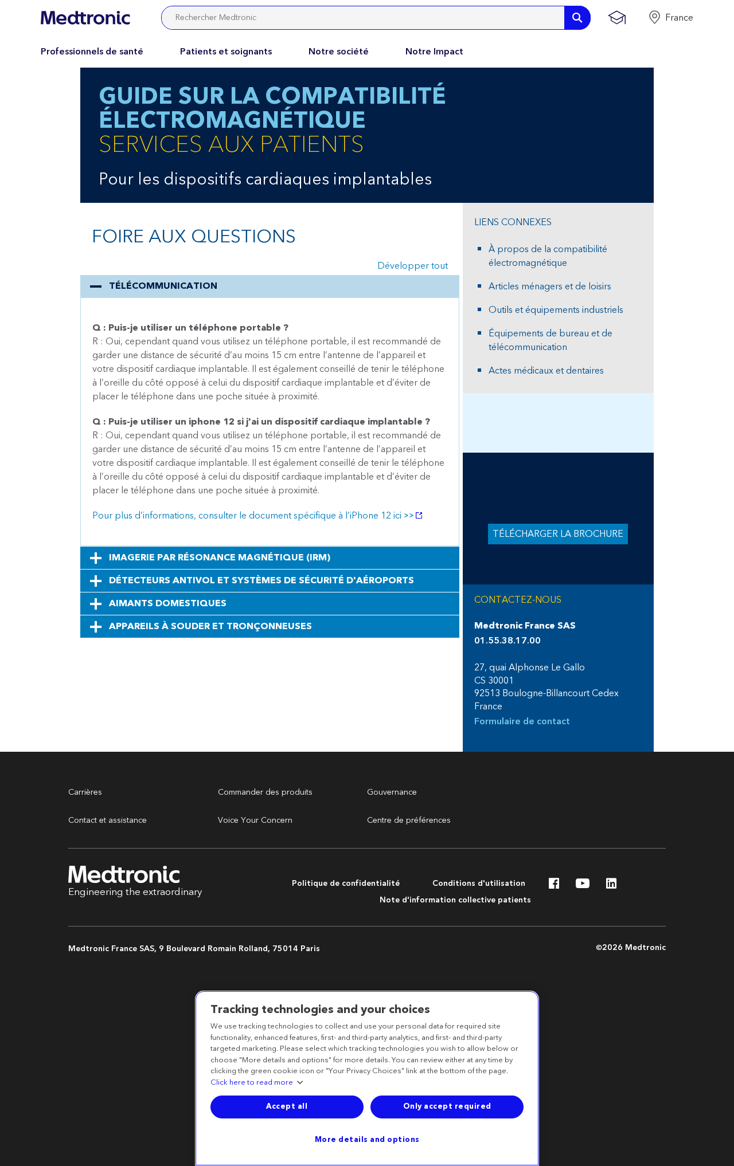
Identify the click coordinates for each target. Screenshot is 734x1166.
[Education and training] (617, 18)
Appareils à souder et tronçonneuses (210, 626)
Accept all (286, 1106)
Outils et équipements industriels (556, 310)
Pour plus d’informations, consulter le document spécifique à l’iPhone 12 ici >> (253, 516)
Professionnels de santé (92, 52)
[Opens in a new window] (554, 886)
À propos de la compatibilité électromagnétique (548, 256)
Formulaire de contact (522, 721)
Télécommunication (163, 286)
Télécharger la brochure (558, 534)
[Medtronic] (85, 18)
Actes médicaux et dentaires (546, 371)
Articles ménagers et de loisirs (550, 286)
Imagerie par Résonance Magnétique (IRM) (219, 557)
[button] (670, 18)
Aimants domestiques (168, 603)
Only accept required (447, 1106)
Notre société (339, 52)
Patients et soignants (226, 52)
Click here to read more (251, 1083)
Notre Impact (434, 52)
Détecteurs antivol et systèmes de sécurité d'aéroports (261, 580)
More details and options (367, 1139)
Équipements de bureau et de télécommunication (550, 340)
